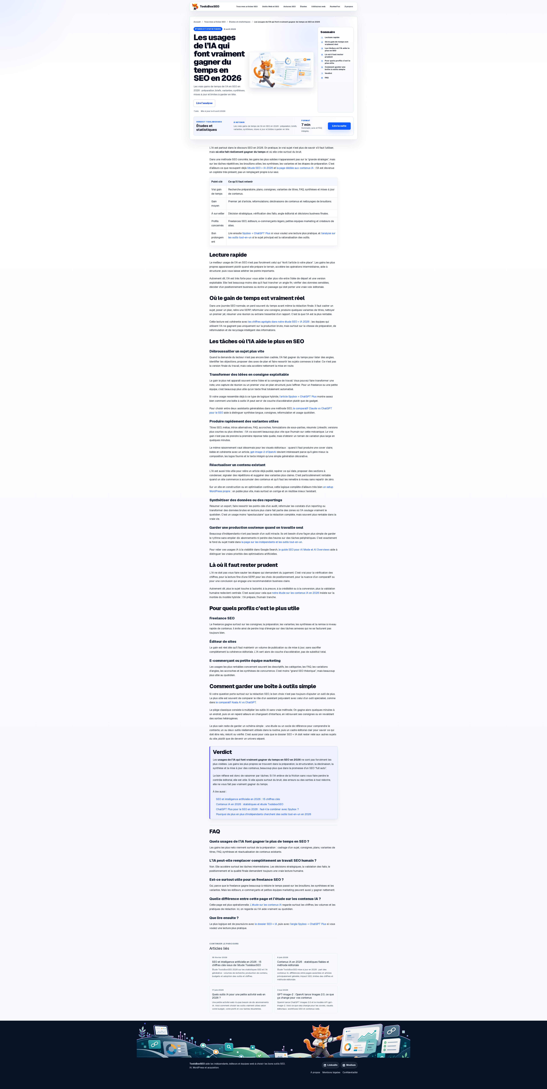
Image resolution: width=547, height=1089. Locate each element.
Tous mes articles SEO (247, 6)
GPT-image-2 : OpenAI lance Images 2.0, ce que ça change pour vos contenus (305, 996)
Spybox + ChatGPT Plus (256, 233)
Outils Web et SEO (270, 6)
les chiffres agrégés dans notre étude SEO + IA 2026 (278, 321)
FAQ (327, 77)
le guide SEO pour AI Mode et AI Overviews (304, 549)
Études (303, 6)
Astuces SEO (289, 6)
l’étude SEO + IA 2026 (260, 168)
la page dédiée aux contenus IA (295, 168)
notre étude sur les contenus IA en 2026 (295, 592)
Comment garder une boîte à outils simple (335, 68)
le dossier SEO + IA (266, 924)
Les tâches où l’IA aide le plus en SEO (337, 49)
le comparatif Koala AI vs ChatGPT (236, 702)
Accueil (197, 22)
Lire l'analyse (204, 103)
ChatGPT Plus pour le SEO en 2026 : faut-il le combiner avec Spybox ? (257, 809)
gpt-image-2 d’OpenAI (263, 452)
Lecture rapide (332, 37)
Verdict (328, 73)
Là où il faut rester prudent (334, 55)
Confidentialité (350, 1072)
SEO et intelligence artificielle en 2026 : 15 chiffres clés (248, 799)
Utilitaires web (318, 6)
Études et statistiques (239, 22)
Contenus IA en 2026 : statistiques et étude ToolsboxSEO (249, 804)
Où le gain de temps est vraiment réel (336, 43)
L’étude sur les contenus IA (266, 904)
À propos (349, 6)
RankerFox (335, 6)
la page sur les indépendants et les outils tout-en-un (271, 542)
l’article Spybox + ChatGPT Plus (298, 396)
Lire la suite (339, 125)
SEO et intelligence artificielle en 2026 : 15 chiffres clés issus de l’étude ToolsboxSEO (236, 963)
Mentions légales (331, 1072)
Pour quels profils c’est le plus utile (337, 62)
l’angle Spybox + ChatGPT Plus (308, 924)
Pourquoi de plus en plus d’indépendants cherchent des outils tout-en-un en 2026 (263, 814)
